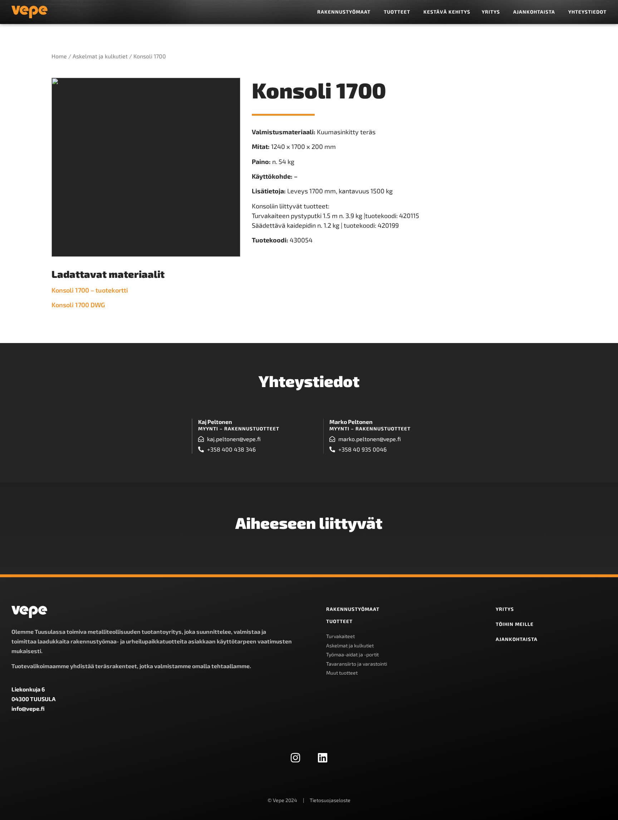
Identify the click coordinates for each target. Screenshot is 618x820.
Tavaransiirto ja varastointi (356, 664)
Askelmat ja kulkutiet (100, 56)
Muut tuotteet (342, 673)
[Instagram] (295, 757)
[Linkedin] (322, 757)
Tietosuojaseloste (330, 800)
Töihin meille (515, 624)
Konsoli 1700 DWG (80, 305)
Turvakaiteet (340, 636)
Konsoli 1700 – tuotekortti (90, 290)
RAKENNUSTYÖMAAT (352, 609)
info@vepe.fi (28, 708)
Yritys (505, 609)
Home (59, 56)
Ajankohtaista (517, 639)
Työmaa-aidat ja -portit (352, 654)
